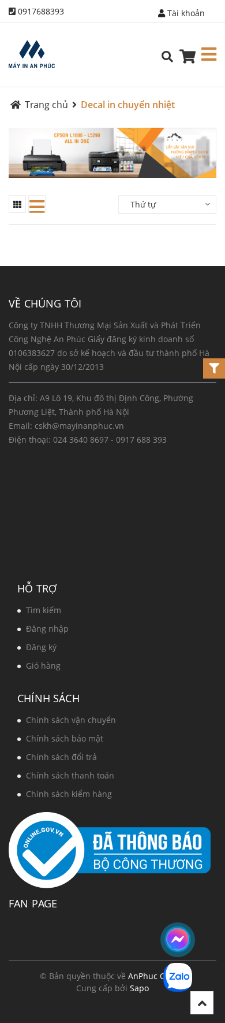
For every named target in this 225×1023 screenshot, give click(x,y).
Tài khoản (185, 13)
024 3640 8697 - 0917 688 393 (110, 439)
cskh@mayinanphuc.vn (79, 425)
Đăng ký (41, 647)
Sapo (139, 988)
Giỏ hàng (43, 665)
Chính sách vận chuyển (71, 719)
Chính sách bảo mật (64, 738)
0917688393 (41, 11)
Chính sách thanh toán (70, 775)
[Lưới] (17, 204)
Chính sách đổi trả (61, 756)
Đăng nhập (47, 628)
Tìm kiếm (43, 610)
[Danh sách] (37, 204)
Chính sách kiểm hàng (69, 793)
